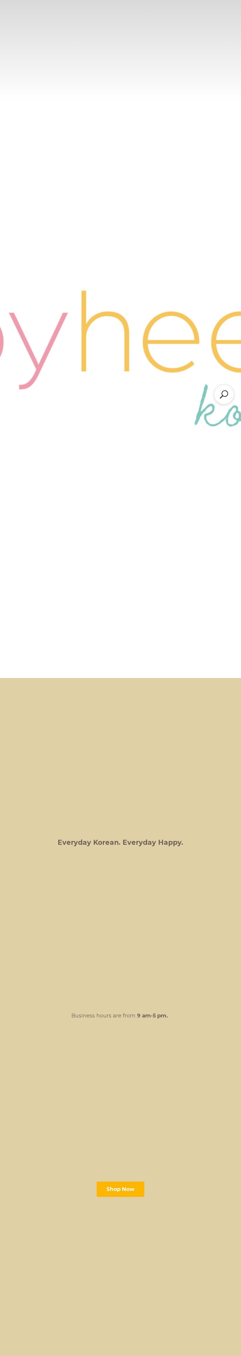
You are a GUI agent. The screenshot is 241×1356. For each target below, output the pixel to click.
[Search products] (224, 394)
